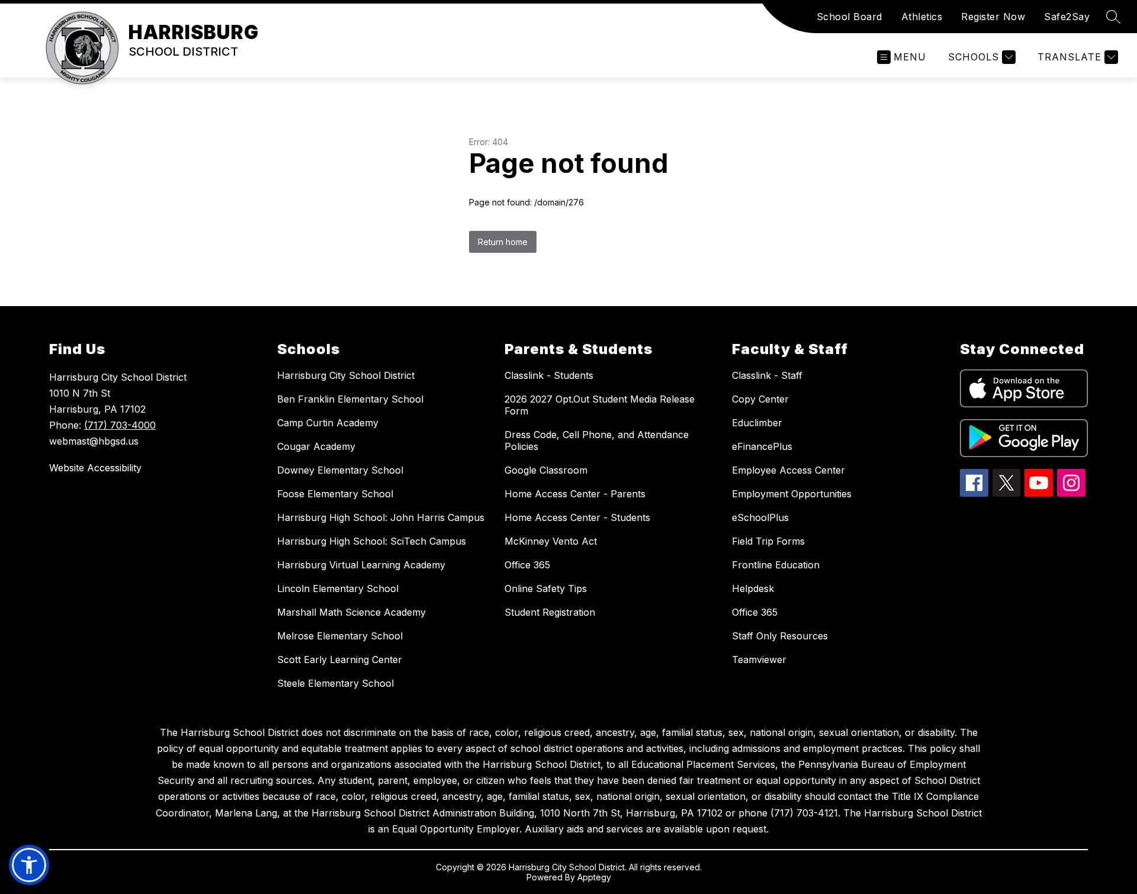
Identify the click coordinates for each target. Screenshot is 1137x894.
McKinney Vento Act (551, 541)
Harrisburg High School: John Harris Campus (380, 517)
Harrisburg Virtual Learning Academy (361, 565)
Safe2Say (1067, 16)
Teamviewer (759, 659)
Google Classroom (546, 470)
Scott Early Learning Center (339, 659)
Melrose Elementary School (340, 636)
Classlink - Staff (767, 375)
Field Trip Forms (768, 541)
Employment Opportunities (792, 494)
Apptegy (594, 877)
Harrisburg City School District (346, 375)
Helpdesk (753, 588)
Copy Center (760, 399)
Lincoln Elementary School (338, 588)
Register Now (993, 16)
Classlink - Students (549, 375)
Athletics (922, 16)
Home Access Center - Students (577, 517)
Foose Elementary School (335, 494)
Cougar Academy (316, 446)
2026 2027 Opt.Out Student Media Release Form (600, 405)
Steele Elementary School (335, 683)
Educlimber (757, 423)
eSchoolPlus (760, 517)
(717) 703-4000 (120, 425)
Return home (503, 242)
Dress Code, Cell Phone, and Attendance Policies (597, 440)
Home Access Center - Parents (575, 494)
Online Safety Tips (546, 588)
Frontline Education (776, 565)
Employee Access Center (788, 470)
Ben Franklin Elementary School (350, 399)
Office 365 (527, 565)
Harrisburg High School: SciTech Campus (371, 541)
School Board (849, 16)
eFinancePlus (762, 446)
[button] (29, 865)
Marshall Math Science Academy (351, 612)
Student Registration (550, 612)
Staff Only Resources (780, 636)
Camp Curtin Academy (327, 423)
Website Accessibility (95, 468)
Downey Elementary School (340, 470)
